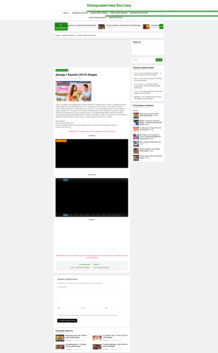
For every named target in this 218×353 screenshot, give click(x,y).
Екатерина (137, 97)
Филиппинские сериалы (139, 13)
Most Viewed (135, 110)
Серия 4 (82, 215)
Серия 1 (66, 215)
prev (57, 180)
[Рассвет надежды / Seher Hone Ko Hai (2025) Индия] (89, 27)
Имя (59, 308)
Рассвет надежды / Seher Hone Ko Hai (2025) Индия (111, 25)
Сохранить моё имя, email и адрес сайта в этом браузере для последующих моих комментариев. (88, 315)
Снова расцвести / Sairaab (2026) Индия (152, 25)
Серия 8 (104, 215)
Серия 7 (98, 215)
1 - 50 (65, 180)
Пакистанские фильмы (118, 13)
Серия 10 (114, 215)
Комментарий (62, 287)
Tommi (59, 78)
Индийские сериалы (80, 12)
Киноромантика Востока (109, 5)
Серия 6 (93, 215)
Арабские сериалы (116, 16)
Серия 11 (120, 215)
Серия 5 (87, 215)
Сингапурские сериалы (98, 16)
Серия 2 (71, 215)
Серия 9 (109, 215)
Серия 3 (76, 215)
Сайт (106, 308)
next (127, 180)
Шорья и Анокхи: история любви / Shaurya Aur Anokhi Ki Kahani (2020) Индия (147, 86)
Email (83, 308)
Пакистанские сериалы (99, 13)
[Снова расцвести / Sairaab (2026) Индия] (134, 27)
